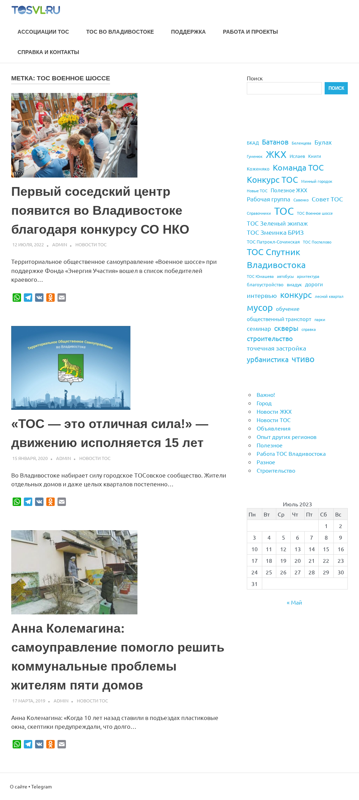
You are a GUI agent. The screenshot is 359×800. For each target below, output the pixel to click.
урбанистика (268, 359)
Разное (266, 461)
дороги (314, 284)
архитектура (308, 276)
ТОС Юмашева (260, 276)
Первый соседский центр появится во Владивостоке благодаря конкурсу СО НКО (100, 210)
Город (264, 402)
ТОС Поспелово (317, 242)
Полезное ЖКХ (289, 190)
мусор (260, 307)
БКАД (253, 143)
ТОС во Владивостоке (120, 32)
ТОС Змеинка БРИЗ (275, 232)
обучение (287, 308)
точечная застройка (276, 348)
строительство (270, 338)
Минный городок (316, 181)
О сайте (18, 786)
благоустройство (265, 284)
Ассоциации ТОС (43, 32)
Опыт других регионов (287, 436)
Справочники (259, 213)
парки (319, 319)
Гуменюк (255, 156)
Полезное (270, 444)
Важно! (266, 394)
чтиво (303, 359)
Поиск (255, 77)
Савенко (301, 199)
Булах (323, 142)
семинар (259, 328)
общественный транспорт (279, 318)
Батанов (275, 141)
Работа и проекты (250, 32)
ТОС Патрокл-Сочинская (273, 242)
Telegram (41, 786)
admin (59, 244)
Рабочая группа (268, 198)
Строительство (276, 470)
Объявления (274, 428)
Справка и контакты (48, 52)
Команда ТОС (298, 167)
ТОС (284, 211)
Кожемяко (258, 169)
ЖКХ (276, 154)
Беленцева (301, 143)
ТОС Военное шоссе (315, 213)
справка (309, 329)
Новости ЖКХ (274, 411)
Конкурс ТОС (272, 179)
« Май (294, 602)
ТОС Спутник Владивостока (276, 258)
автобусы (285, 276)
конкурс (296, 294)
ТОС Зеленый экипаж (277, 223)
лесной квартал (329, 296)
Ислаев (297, 156)
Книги (314, 156)
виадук (294, 284)
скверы (286, 328)
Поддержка (188, 32)
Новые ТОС (257, 190)
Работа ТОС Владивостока (291, 453)
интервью (262, 295)
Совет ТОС (327, 198)
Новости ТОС (91, 244)
